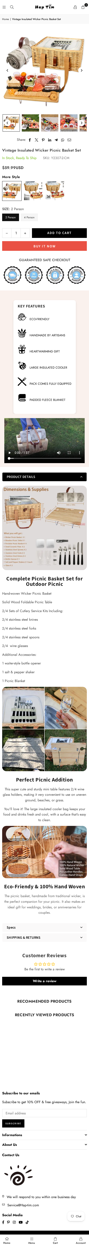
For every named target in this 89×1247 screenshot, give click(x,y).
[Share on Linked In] (49, 140)
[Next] (81, 70)
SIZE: (13, 208)
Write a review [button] (44, 981)
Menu (31, 1243)
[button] (83, 7)
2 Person (10, 217)
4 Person (29, 217)
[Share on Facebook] (30, 140)
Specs (11, 927)
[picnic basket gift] (49, 123)
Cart (55, 1243)
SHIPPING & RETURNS (24, 937)
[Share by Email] (69, 140)
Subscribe (13, 1123)
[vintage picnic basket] (11, 123)
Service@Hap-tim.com (23, 1205)
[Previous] (7, 70)
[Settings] (75, 7)
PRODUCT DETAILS (21, 477)
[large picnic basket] (30, 123)
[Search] (12, 7)
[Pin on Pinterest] (43, 140)
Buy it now (44, 246)
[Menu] (4, 7)
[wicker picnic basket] (69, 123)
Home (5, 19)
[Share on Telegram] (56, 140)
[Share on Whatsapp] (62, 140)
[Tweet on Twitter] (36, 140)
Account (81, 1243)
